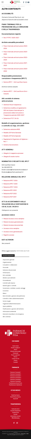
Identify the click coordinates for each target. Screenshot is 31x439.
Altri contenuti (7, 316)
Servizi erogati (7, 301)
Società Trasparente (11, 6)
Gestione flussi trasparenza (12, 105)
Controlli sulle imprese (9, 283)
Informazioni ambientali (9, 311)
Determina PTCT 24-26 (11, 118)
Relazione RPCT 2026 (10, 180)
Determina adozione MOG (12, 129)
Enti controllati (7, 275)
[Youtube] (28, 2)
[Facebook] (23, 2)
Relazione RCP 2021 (10, 197)
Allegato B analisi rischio (11, 156)
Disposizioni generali (8, 259)
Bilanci (4, 293)
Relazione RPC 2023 (10, 190)
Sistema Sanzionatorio (11, 145)
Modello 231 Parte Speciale (12, 136)
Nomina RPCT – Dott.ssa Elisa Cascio (15, 82)
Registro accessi (9, 235)
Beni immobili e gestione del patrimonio (14, 296)
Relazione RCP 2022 (10, 193)
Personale (5, 267)
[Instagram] (26, 2)
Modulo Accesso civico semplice (14, 219)
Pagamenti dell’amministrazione (11, 303)
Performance (6, 272)
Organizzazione (7, 262)
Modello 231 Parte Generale (12, 132)
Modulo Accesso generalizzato (13, 222)
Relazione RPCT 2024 (10, 187)
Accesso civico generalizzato (13, 232)
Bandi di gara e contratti (9, 285)
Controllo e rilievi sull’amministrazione (13, 298)
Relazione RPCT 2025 (10, 184)
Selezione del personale (9, 270)
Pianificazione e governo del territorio (13, 309)
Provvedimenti (7, 280)
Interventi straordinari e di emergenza (13, 314)
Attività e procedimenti (9, 278)
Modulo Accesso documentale (13, 225)
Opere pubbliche (7, 306)
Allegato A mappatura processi (13, 153)
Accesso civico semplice (11, 228)
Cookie (27, 433)
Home (3, 6)
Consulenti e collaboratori (10, 265)
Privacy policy (23, 433)
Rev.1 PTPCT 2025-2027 (11, 37)
